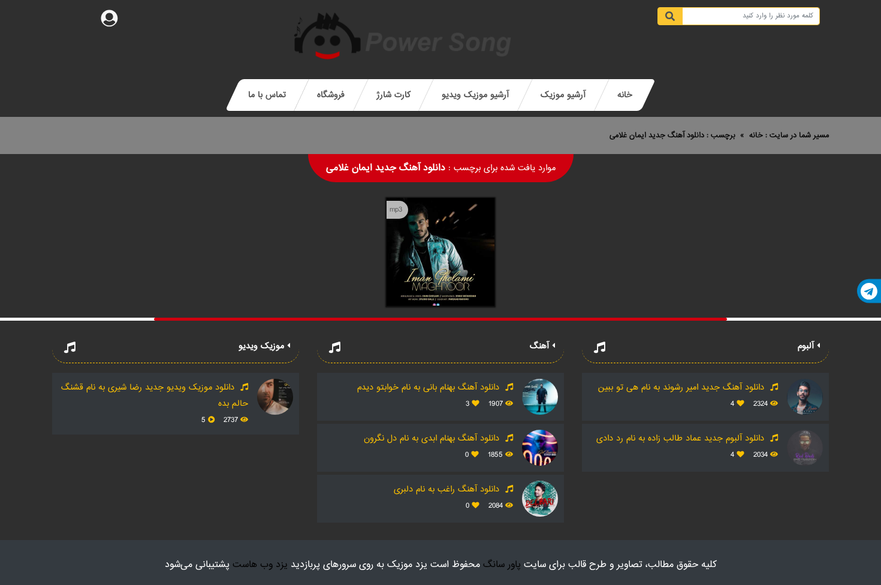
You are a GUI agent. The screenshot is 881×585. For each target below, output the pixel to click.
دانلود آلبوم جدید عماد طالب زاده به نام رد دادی (681, 438)
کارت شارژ (393, 95)
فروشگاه (331, 95)
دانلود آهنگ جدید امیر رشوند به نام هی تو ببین (682, 387)
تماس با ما (267, 95)
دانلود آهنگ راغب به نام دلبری (448, 489)
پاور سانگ (502, 565)
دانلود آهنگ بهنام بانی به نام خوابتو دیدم (429, 387)
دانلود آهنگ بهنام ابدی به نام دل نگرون (433, 438)
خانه (624, 95)
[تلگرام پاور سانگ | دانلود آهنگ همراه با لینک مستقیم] (869, 291)
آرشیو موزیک (563, 95)
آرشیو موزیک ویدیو (475, 95)
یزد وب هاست (260, 565)
